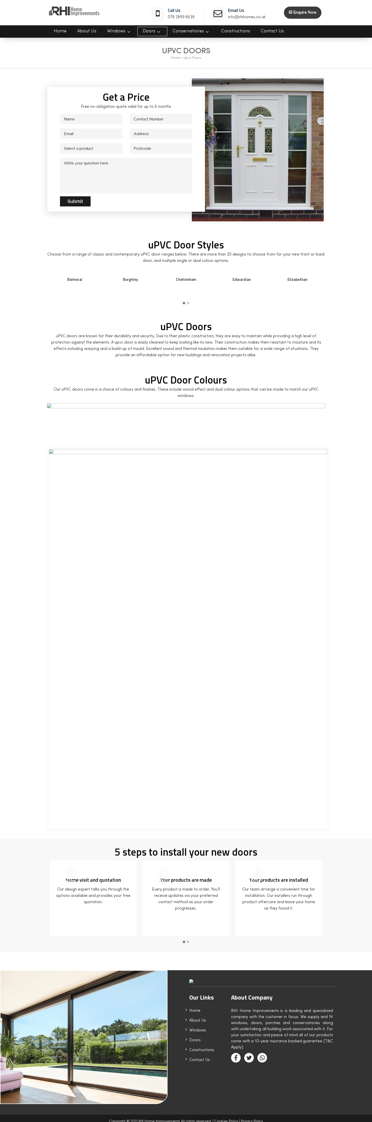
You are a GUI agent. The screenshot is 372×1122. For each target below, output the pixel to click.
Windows (197, 1030)
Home (175, 57)
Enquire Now (304, 13)
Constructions (201, 1050)
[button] (184, 303)
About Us (197, 1021)
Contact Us (199, 1060)
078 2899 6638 (181, 17)
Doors (195, 1040)
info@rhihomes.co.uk (246, 17)
